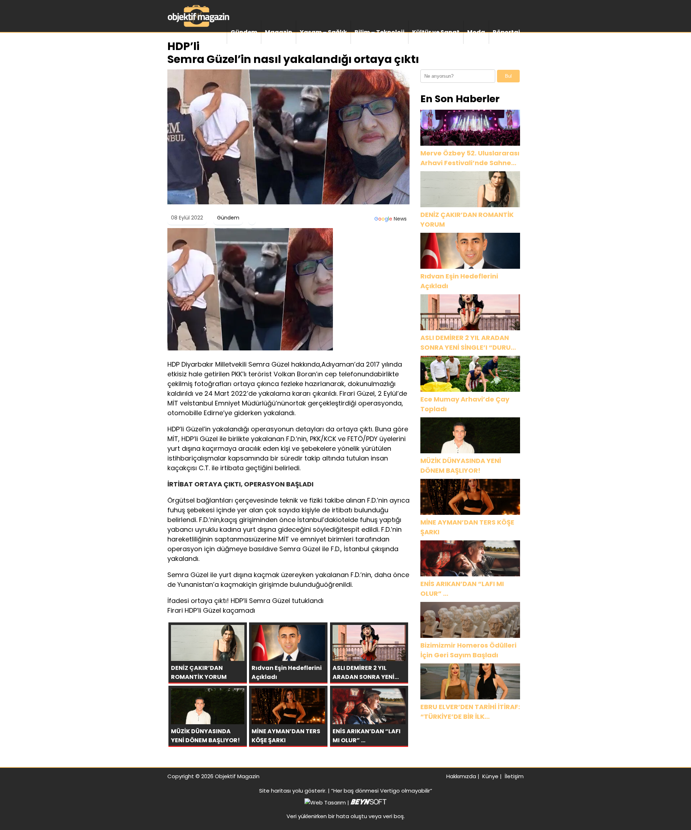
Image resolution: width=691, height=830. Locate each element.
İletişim (514, 776)
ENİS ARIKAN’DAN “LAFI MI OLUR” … (462, 588)
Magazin (278, 32)
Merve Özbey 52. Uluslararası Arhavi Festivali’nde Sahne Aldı (469, 158)
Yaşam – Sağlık (323, 32)
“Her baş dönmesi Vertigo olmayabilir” (381, 790)
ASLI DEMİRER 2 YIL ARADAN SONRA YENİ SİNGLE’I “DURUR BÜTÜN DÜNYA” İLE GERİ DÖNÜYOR (467, 342)
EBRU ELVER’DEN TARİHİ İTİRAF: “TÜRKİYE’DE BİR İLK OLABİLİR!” (470, 711)
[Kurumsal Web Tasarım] (369, 802)
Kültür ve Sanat (436, 32)
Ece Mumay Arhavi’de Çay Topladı (464, 404)
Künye (490, 776)
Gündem (244, 32)
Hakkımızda (461, 776)
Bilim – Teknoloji (379, 32)
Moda (476, 32)
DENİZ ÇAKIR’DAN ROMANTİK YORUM (467, 219)
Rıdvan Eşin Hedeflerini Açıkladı (459, 281)
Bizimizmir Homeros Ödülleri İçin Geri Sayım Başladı (468, 650)
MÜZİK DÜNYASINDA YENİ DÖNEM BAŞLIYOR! (460, 465)
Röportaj (506, 32)
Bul (508, 76)
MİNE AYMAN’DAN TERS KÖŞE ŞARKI (467, 527)
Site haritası (275, 790)
